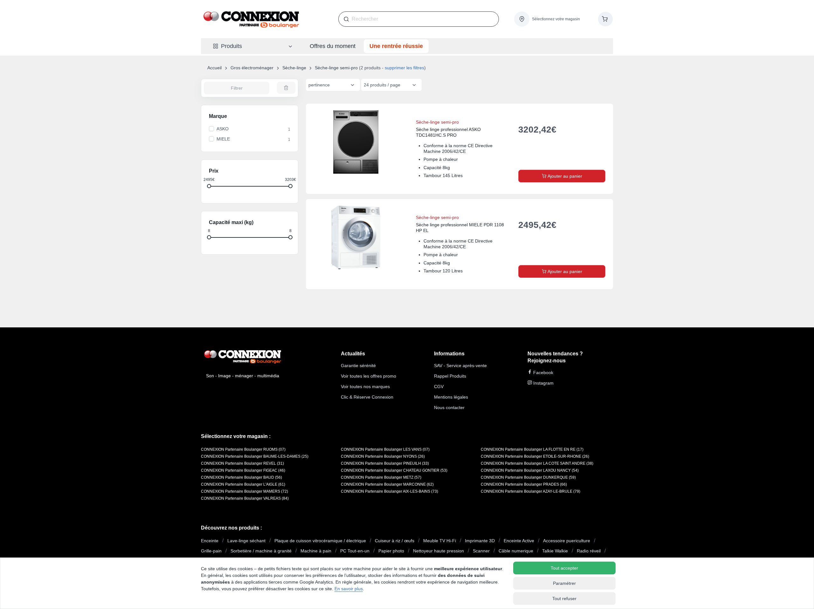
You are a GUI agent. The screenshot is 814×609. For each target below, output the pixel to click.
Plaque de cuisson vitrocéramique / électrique (320, 540)
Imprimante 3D (480, 540)
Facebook (542, 372)
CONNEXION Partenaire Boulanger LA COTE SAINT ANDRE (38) (537, 463)
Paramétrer (564, 583)
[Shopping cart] (605, 19)
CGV (439, 386)
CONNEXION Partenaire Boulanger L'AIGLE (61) (243, 484)
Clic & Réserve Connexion (367, 397)
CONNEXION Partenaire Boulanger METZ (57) (381, 477)
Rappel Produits (450, 376)
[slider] (209, 186)
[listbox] (333, 85)
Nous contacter (449, 407)
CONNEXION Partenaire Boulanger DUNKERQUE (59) (528, 477)
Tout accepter (564, 568)
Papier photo (391, 550)
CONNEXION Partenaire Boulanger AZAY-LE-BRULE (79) (530, 491)
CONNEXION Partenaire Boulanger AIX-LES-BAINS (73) (389, 491)
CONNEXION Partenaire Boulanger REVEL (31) (242, 463)
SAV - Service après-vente (460, 365)
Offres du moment (332, 46)
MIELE (223, 138)
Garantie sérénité (358, 365)
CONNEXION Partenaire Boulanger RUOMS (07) (243, 449)
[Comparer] (586, 115)
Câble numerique (516, 550)
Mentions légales (451, 397)
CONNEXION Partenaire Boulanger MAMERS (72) (244, 491)
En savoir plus (349, 588)
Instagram (543, 383)
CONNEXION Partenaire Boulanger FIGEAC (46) (243, 470)
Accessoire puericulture (566, 540)
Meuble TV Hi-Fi (439, 540)
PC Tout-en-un (354, 550)
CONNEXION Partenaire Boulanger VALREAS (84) (245, 498)
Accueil (214, 67)
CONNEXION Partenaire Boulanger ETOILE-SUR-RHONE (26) (535, 456)
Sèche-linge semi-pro (336, 67)
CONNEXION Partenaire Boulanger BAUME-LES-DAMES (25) (254, 456)
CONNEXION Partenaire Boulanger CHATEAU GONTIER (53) (394, 470)
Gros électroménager (252, 67)
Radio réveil (589, 550)
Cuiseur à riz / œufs (394, 540)
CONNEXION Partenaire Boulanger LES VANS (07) (385, 449)
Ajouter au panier (564, 176)
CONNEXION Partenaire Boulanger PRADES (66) (524, 484)
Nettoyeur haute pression (438, 550)
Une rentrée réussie (396, 46)
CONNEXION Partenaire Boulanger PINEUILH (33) (385, 463)
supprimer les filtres (404, 67)
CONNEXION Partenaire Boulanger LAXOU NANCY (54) (530, 470)
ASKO (223, 128)
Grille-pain (211, 550)
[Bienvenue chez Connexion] (251, 19)
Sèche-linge (294, 67)
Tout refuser (564, 598)
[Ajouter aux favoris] (601, 115)
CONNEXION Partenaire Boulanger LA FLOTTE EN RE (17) (532, 449)
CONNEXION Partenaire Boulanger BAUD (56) (241, 477)
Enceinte (209, 540)
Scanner (481, 550)
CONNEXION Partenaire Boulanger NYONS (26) (383, 456)
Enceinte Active (519, 540)
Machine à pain (315, 550)
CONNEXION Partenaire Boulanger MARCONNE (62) (387, 484)
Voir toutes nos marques (365, 386)
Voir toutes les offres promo (368, 376)
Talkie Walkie (555, 550)
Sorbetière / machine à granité (261, 550)
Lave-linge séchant (246, 540)
